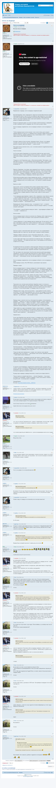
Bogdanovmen (5, 386)
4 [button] (51, 22)
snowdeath (5, 420)
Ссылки (5, 15)
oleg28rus (4, 483)
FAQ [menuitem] (9, 15)
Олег (4, 584)
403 (8, 525)
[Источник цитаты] (17, 743)
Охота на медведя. (8, 20)
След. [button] (53, 23)
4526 (8, 117)
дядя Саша (5, 523)
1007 (8, 406)
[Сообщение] (13, 26)
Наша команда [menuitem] (48, 772)
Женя (4, 546)
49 (7, 461)
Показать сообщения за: (10, 760)
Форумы (21, 772)
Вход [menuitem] (52, 15)
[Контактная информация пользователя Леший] (3, 39)
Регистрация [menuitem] (47, 15)
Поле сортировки (26, 760)
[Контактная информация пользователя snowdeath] (3, 572)
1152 (8, 514)
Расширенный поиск (52, 5)
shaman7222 (16, 108)
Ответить (5, 22)
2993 (8, 35)
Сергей (4, 443)
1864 (8, 631)
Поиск (50, 5)
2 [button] (48, 22)
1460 (8, 422)
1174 (8, 445)
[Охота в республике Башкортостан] (8, 7)
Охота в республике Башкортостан (11, 772)
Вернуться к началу (52, 41)
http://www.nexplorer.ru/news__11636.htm (26, 382)
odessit (4, 404)
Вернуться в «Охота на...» (8, 765)
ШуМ (4, 459)
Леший (4, 32)
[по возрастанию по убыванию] (43, 760)
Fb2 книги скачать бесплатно (18, 393)
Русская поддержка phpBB (28, 776)
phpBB (25, 775)
